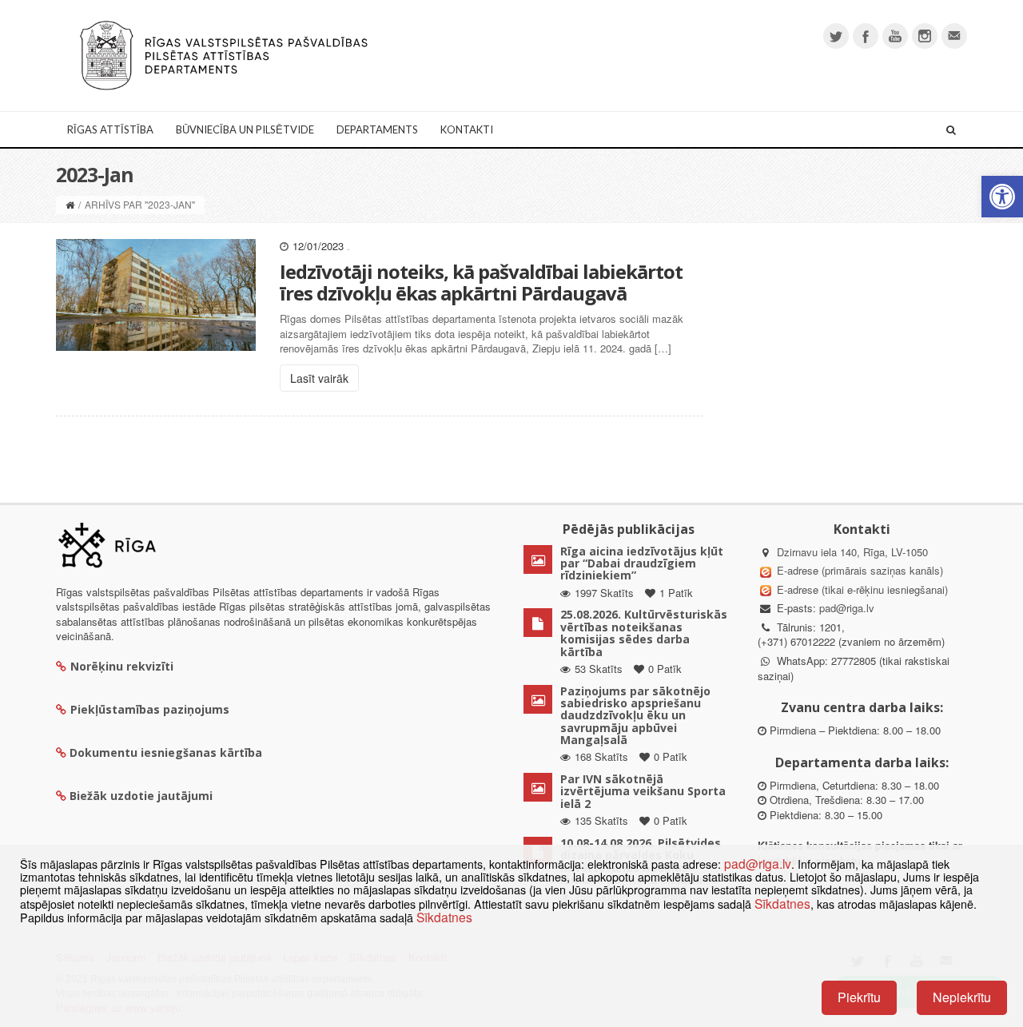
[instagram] (924, 36)
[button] (1002, 196)
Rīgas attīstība (110, 129)
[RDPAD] (224, 54)
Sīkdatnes (782, 903)
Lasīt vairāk (319, 378)
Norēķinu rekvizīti (121, 666)
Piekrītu (859, 997)
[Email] (954, 36)
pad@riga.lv (846, 607)
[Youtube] (895, 36)
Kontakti (466, 129)
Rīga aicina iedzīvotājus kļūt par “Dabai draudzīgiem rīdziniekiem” (641, 563)
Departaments (377, 129)
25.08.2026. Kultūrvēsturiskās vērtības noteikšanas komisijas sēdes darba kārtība (643, 633)
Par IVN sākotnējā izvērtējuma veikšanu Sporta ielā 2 (643, 791)
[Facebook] (865, 36)
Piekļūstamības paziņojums (149, 709)
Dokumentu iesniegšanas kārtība (166, 752)
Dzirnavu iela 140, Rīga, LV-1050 (852, 551)
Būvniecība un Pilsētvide (245, 129)
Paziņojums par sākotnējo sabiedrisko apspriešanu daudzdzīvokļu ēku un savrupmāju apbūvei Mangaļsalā (635, 715)
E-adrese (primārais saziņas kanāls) (860, 570)
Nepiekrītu (962, 997)
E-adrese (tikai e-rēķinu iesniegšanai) (861, 589)
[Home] (70, 204)
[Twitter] (836, 36)
